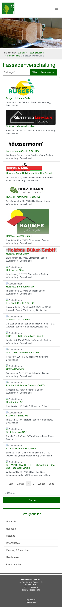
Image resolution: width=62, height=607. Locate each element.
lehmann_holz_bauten (18, 319)
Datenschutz (31, 602)
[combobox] (31, 493)
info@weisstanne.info (31, 589)
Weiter (41, 483)
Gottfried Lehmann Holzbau (20, 126)
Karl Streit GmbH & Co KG (20, 303)
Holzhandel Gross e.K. (18, 270)
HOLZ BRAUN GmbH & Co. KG (23, 196)
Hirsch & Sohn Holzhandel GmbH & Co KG (29, 173)
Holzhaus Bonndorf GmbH (20, 286)
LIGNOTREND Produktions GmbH (24, 336)
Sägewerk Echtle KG (17, 415)
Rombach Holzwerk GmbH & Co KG (25, 385)
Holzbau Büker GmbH (17, 253)
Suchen (33, 500)
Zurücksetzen (48, 72)
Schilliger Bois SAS (16, 432)
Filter (34, 72)
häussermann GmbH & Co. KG (22, 151)
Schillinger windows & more (21, 448)
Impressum (31, 599)
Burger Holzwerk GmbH (18, 98)
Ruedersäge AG (14, 402)
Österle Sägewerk (15, 369)
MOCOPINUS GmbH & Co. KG (22, 352)
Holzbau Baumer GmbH (19, 236)
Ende (51, 483)
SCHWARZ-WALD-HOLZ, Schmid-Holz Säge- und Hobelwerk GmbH (30, 466)
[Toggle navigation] (56, 8)
